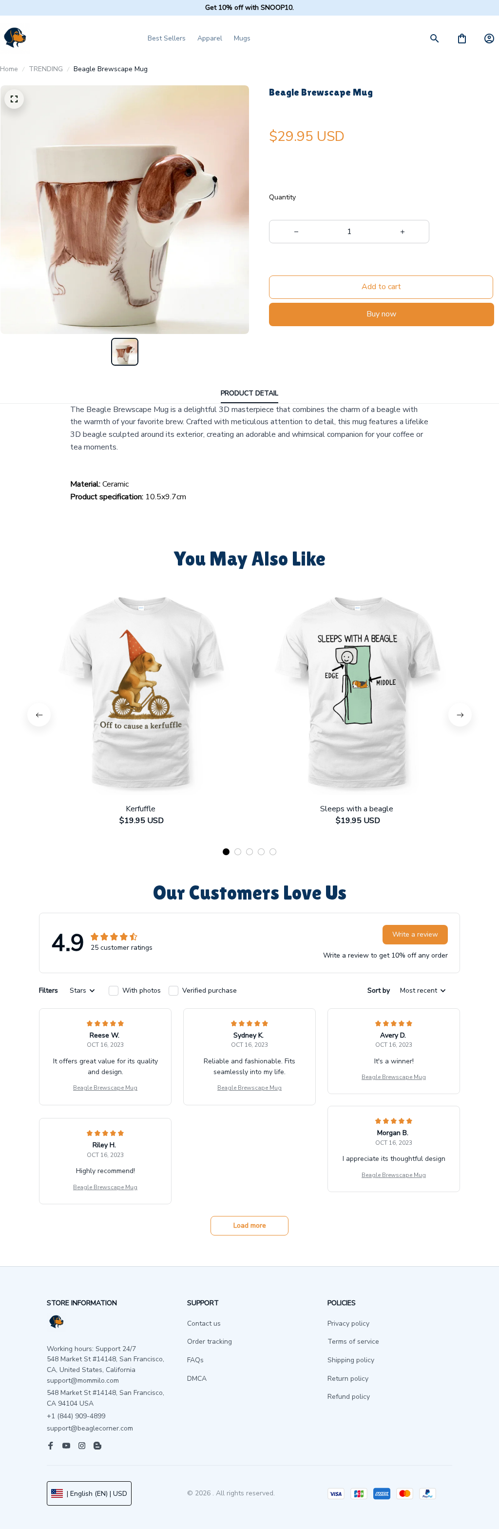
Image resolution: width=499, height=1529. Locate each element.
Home (9, 69)
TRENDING (46, 69)
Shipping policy (350, 1360)
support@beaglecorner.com (90, 1428)
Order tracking (209, 1341)
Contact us (204, 1323)
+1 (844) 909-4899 (76, 1416)
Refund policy (348, 1396)
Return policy (347, 1378)
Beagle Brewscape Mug (105, 1088)
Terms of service (353, 1341)
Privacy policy (348, 1323)
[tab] (226, 852)
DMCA (197, 1378)
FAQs (195, 1360)
